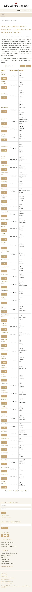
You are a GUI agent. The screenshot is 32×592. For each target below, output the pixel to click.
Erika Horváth (4, 107)
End (26, 490)
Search (22, 66)
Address (21, 70)
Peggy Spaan (4, 188)
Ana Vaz (3, 226)
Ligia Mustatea (5, 438)
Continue (4, 527)
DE (25, 10)
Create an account (5, 515)
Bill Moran (4, 431)
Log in (3, 512)
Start (6, 490)
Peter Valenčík (5, 212)
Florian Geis (4, 274)
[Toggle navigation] (2, 11)
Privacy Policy (4, 576)
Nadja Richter (4, 474)
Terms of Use (4, 574)
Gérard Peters (4, 165)
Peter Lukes (4, 146)
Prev (10, 490)
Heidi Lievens (4, 290)
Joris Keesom (4, 399)
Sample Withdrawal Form (7, 581)
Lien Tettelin (4, 204)
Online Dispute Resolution (7, 583)
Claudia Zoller (4, 260)
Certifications (13, 70)
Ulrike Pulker (4, 181)
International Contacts (7, 566)
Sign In (19, 10)
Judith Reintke (5, 467)
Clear (28, 66)
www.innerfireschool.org (7, 542)
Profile (4, 78)
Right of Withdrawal (5, 579)
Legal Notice (4, 573)
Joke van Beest (5, 219)
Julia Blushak (4, 332)
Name (2, 70)
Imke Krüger (4, 424)
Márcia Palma (4, 445)
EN (27, 10)
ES (30, 10)
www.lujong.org (5, 544)
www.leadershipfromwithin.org (9, 546)
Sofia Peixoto (4, 452)
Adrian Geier (4, 383)
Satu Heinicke (4, 93)
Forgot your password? (6, 517)
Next (22, 490)
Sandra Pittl (4, 460)
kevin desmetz (5, 267)
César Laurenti (5, 127)
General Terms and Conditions (8, 578)
